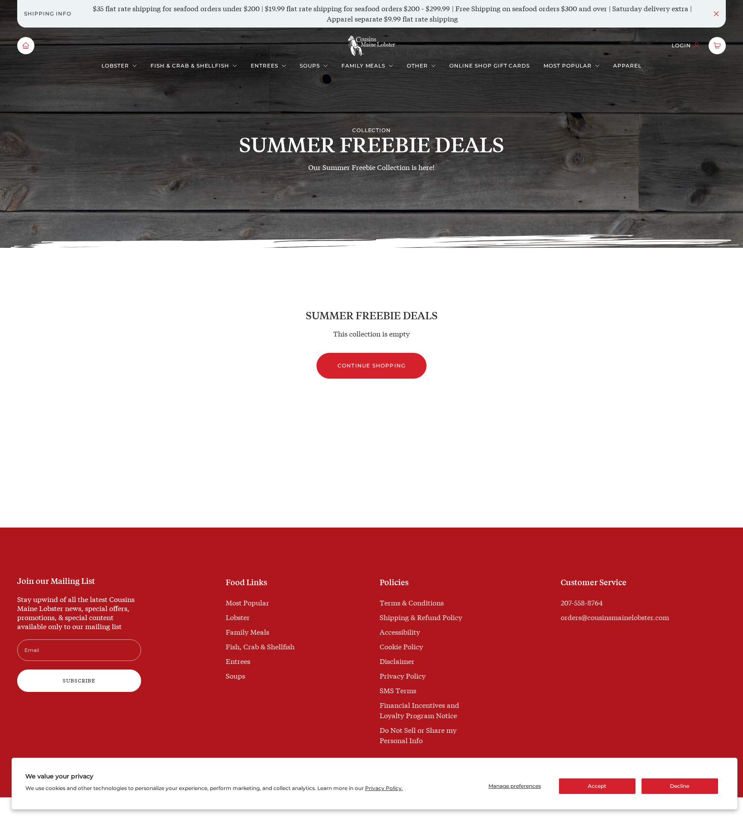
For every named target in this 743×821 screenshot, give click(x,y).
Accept (597, 786)
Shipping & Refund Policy (421, 617)
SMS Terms (398, 690)
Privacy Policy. (384, 788)
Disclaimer (397, 661)
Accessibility (400, 631)
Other (417, 65)
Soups (310, 65)
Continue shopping (371, 365)
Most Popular (567, 65)
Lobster (115, 65)
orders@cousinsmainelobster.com (615, 617)
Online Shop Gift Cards (489, 65)
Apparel (627, 65)
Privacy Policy (403, 675)
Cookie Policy (401, 646)
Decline (679, 786)
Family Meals (363, 65)
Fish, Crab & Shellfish (260, 646)
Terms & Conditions (412, 602)
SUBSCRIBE (79, 680)
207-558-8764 (582, 602)
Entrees (264, 65)
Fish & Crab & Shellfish (189, 65)
